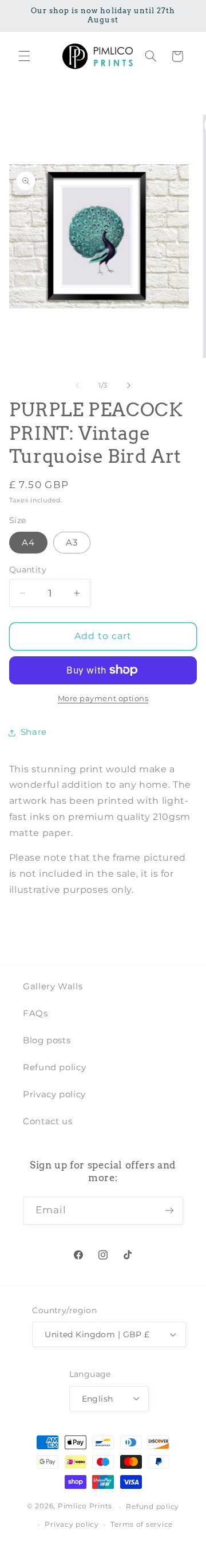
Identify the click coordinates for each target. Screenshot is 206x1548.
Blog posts (46, 1040)
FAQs (35, 1013)
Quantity (27, 569)
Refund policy (54, 1067)
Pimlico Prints (85, 1507)
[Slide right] (128, 385)
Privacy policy (54, 1094)
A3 (72, 542)
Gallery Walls (52, 986)
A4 (28, 542)
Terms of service (141, 1524)
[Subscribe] (169, 1211)
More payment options (103, 698)
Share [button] (34, 732)
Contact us (47, 1121)
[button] (24, 56)
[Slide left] (77, 385)
